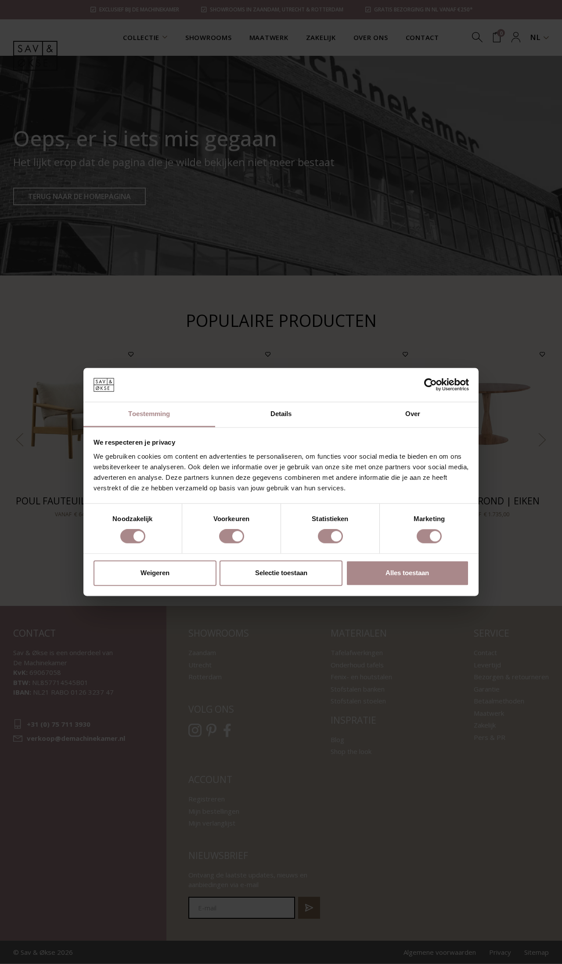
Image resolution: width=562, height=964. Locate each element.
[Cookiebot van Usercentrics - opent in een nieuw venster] (430, 384)
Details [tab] (281, 413)
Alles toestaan (407, 572)
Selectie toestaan (281, 572)
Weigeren (154, 572)
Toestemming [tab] (149, 413)
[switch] (231, 536)
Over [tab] (412, 413)
